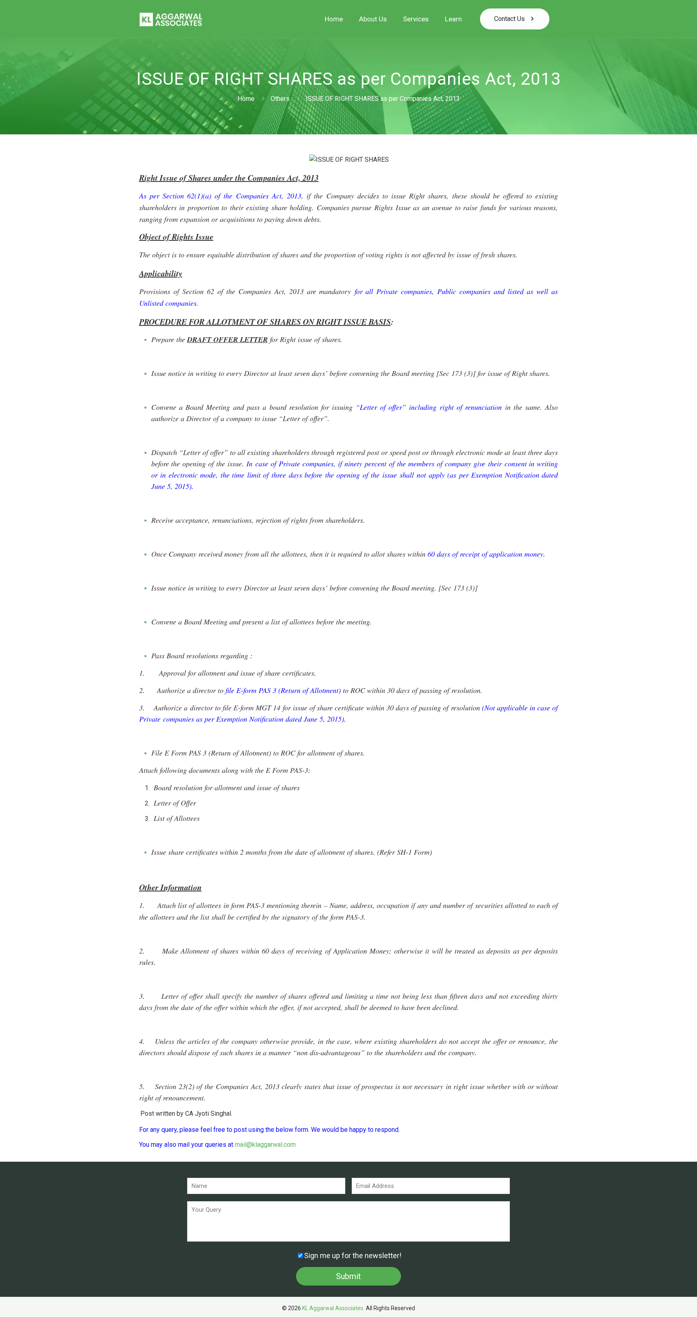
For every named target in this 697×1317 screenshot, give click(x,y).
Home (246, 98)
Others (280, 98)
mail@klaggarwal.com (265, 1144)
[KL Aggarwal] (171, 19)
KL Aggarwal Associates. (333, 1308)
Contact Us (509, 19)
